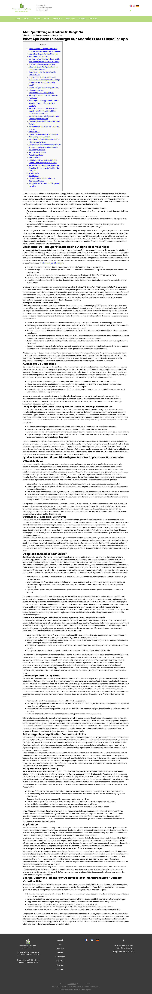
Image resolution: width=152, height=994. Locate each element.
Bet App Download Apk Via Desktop (43, 95)
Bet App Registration (37, 152)
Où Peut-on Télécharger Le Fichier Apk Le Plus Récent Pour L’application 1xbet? (44, 82)
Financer (82, 19)
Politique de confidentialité (69, 990)
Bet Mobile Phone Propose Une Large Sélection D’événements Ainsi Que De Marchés (44, 168)
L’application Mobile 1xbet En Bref (42, 77)
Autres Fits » (33, 176)
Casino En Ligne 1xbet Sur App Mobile (43, 87)
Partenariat (57, 19)
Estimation (70, 19)
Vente (26, 19)
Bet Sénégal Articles (37, 150)
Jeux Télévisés (34, 157)
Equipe (46, 19)
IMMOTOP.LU (72, 984)
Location (36, 19)
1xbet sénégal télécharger (52, 263)
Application (33, 98)
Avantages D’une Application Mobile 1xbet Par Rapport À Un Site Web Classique (43, 103)
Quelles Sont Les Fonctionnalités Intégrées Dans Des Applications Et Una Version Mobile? (43, 67)
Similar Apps (34, 173)
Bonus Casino (34, 132)
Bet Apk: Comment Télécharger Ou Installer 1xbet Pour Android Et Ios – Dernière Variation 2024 (43, 111)
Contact (93, 19)
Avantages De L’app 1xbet (39, 56)
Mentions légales (85, 990)
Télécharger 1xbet (36, 155)
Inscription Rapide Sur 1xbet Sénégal (43, 54)
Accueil (17, 19)
